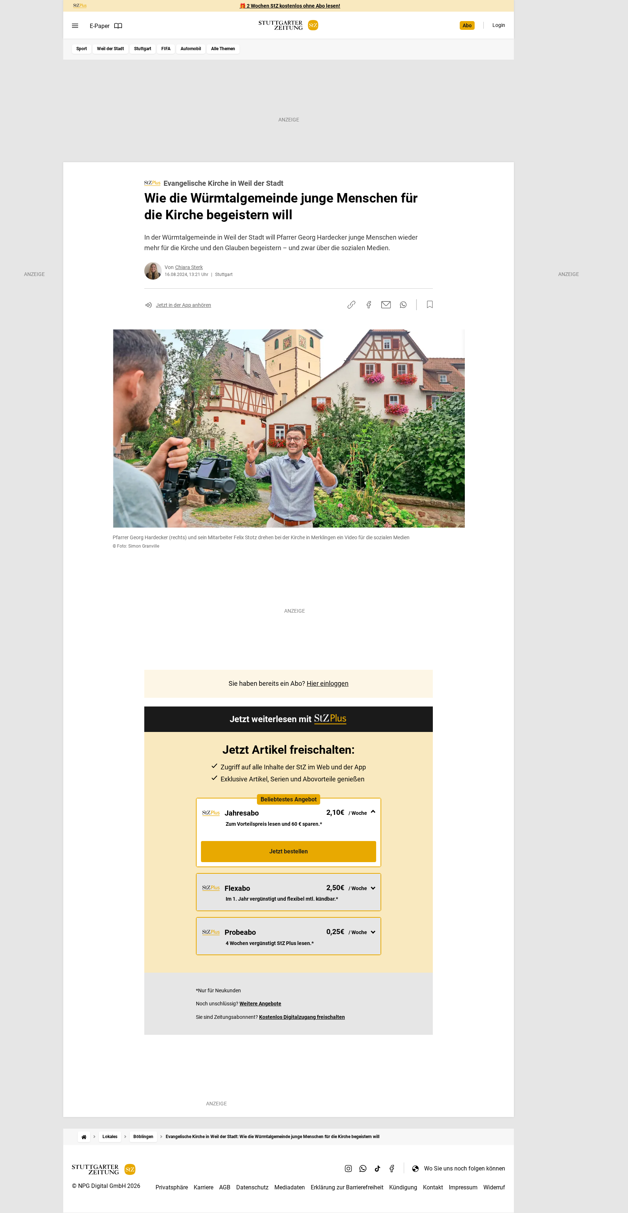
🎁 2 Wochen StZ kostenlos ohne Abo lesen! (289, 6)
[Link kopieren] (351, 304)
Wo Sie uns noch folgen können (464, 1168)
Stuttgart (142, 48)
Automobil (191, 48)
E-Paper (99, 26)
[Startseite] (84, 1137)
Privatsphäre (172, 1187)
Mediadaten (289, 1187)
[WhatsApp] (363, 1168)
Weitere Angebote (260, 1003)
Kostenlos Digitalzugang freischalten (302, 1017)
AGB (224, 1187)
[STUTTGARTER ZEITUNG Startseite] (288, 25)
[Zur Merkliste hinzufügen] (428, 304)
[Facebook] (392, 1168)
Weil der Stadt (110, 48)
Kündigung (403, 1187)
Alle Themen (223, 48)
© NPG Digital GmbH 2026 (106, 1185)
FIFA (165, 48)
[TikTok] (377, 1168)
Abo (467, 25)
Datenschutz (252, 1187)
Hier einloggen (328, 683)
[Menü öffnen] (75, 26)
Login (498, 25)
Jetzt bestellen (288, 851)
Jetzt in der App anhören (183, 305)
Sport (81, 48)
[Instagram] (348, 1168)
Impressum (463, 1187)
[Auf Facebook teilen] (369, 304)
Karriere (203, 1187)
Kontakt (433, 1187)
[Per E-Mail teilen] (386, 304)
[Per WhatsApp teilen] (403, 304)
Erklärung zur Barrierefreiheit (347, 1187)
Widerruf (494, 1187)
